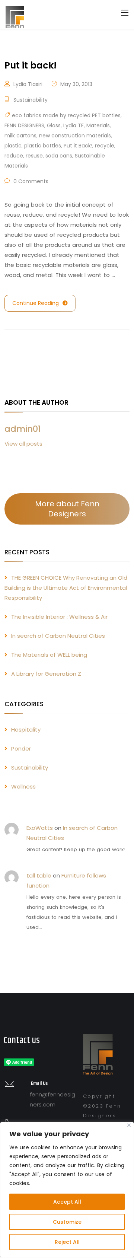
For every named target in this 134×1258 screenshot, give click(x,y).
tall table (38, 875)
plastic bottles (42, 145)
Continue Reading (35, 303)
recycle (104, 145)
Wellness (23, 786)
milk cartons (20, 135)
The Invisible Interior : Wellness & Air (59, 617)
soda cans (58, 155)
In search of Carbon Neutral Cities (58, 636)
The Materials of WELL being (49, 655)
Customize (67, 1222)
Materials (98, 125)
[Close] (129, 1125)
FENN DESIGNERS (24, 125)
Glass (54, 125)
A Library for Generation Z (46, 674)
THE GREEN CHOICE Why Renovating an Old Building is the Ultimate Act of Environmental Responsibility (65, 588)
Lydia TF (73, 125)
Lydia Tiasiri (27, 84)
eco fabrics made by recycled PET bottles (66, 115)
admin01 (22, 429)
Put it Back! (78, 145)
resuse (34, 155)
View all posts (23, 444)
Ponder (21, 748)
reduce (13, 155)
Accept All (67, 1202)
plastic (13, 145)
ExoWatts (39, 828)
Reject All (67, 1242)
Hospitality (26, 729)
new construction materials (75, 135)
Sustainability (30, 99)
